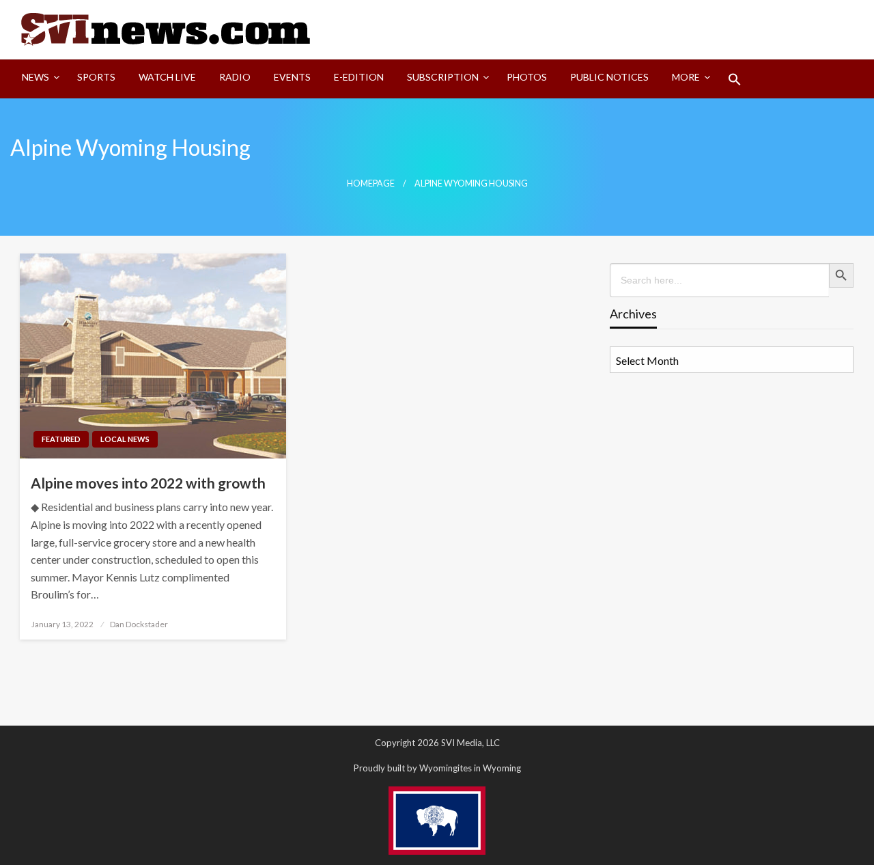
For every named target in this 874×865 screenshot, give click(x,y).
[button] (734, 79)
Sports (96, 77)
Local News (125, 439)
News (35, 77)
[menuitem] (38, 79)
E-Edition (359, 77)
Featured (61, 439)
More (686, 77)
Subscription (443, 77)
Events (292, 77)
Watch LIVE (167, 77)
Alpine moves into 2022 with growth (148, 482)
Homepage (371, 183)
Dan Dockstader (139, 624)
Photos (527, 77)
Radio (235, 77)
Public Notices (609, 77)
